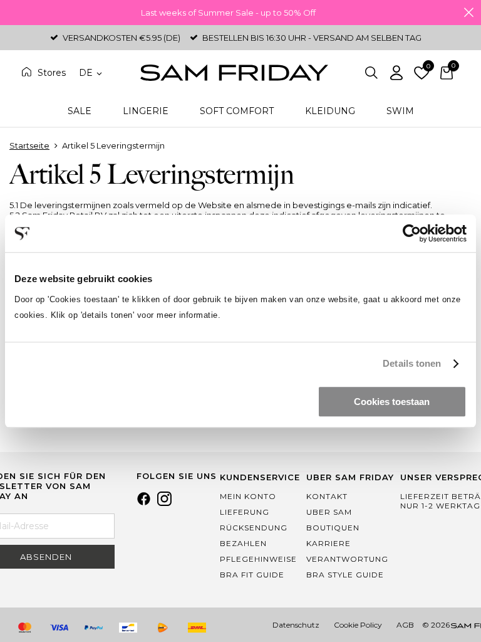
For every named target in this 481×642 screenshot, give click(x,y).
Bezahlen (243, 543)
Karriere (328, 543)
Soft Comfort (237, 111)
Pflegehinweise (258, 559)
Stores (52, 72)
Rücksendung (253, 527)
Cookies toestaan (392, 401)
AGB (405, 624)
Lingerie (145, 111)
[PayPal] (93, 627)
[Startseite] (234, 73)
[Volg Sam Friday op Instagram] (164, 503)
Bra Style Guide (345, 574)
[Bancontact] (127, 627)
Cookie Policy (358, 624)
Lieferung (244, 512)
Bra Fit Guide (252, 574)
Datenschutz (295, 624)
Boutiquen (332, 527)
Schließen (468, 12)
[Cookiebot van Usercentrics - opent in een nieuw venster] (412, 233)
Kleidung (330, 111)
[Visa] (59, 627)
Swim (400, 111)
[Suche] (371, 72)
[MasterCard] (24, 627)
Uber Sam (329, 512)
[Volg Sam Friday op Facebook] (144, 503)
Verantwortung (347, 559)
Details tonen (412, 363)
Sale (79, 111)
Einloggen (396, 72)
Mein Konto (248, 496)
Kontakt (327, 496)
